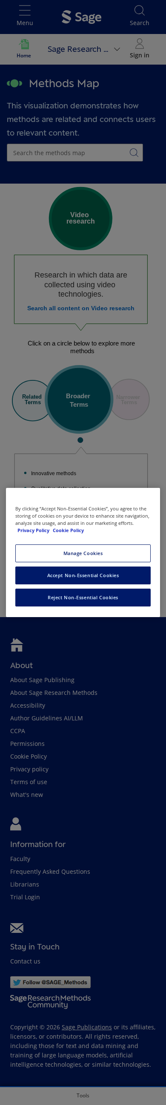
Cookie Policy (68, 530)
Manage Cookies (83, 553)
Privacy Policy (34, 530)
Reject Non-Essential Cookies (83, 597)
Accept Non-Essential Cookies (83, 575)
